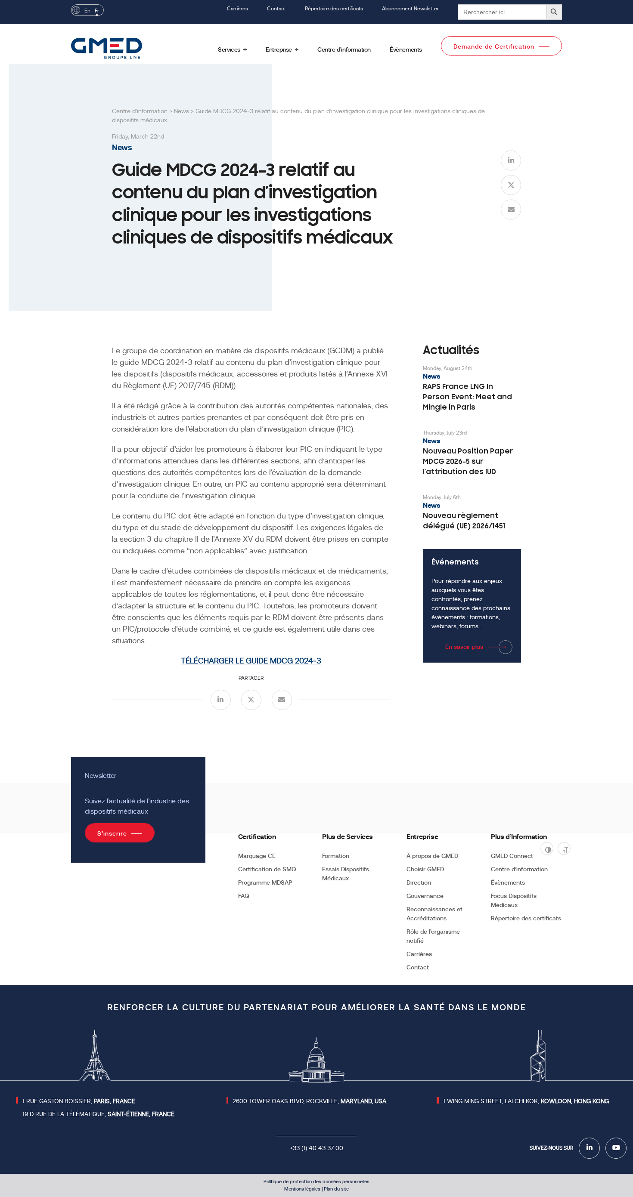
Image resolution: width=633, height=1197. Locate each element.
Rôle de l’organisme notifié (433, 936)
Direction (418, 882)
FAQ (243, 895)
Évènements (508, 882)
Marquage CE (257, 855)
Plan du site (336, 1188)
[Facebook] (589, 1148)
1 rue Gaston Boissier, (78, 1101)
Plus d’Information (519, 837)
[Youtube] (616, 1148)
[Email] (511, 209)
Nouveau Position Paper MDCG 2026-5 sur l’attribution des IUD (468, 462)
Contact (276, 9)
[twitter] (511, 185)
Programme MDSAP (265, 882)
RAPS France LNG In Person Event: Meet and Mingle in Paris (467, 397)
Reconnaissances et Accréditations (434, 914)
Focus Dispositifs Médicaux (514, 900)
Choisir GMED (425, 869)
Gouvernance (425, 895)
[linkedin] (511, 160)
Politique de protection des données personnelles (316, 1181)
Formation (335, 855)
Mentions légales (302, 1188)
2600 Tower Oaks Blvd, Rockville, (309, 1101)
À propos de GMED (432, 855)
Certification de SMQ (267, 869)
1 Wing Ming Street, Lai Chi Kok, (526, 1101)
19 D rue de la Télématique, (98, 1114)
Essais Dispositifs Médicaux (345, 874)
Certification (257, 837)
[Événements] (472, 606)
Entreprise (422, 837)
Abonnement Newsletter (410, 9)
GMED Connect (512, 855)
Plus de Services (347, 837)
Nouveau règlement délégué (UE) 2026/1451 (464, 521)
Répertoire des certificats (334, 9)
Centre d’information (519, 869)
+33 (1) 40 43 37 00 (316, 1148)
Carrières (237, 9)
